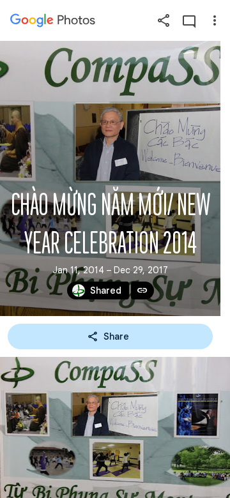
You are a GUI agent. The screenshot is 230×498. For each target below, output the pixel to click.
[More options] (214, 20)
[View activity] (189, 20)
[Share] (163, 20)
